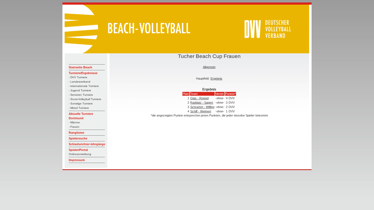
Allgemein (209, 67)
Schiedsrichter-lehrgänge (87, 144)
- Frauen (74, 126)
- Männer (74, 122)
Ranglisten (76, 132)
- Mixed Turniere (79, 107)
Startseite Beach (80, 67)
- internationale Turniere (84, 86)
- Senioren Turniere (81, 94)
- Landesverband (79, 81)
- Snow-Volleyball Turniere (85, 99)
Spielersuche (78, 138)
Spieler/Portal (78, 149)
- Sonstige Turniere (81, 103)
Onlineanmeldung (80, 154)
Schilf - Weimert (200, 111)
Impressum (77, 160)
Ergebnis (216, 78)
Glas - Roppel (199, 98)
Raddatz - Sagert (201, 102)
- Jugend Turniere (80, 90)
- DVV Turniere (78, 77)
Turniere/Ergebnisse (83, 73)
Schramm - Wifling (202, 107)
